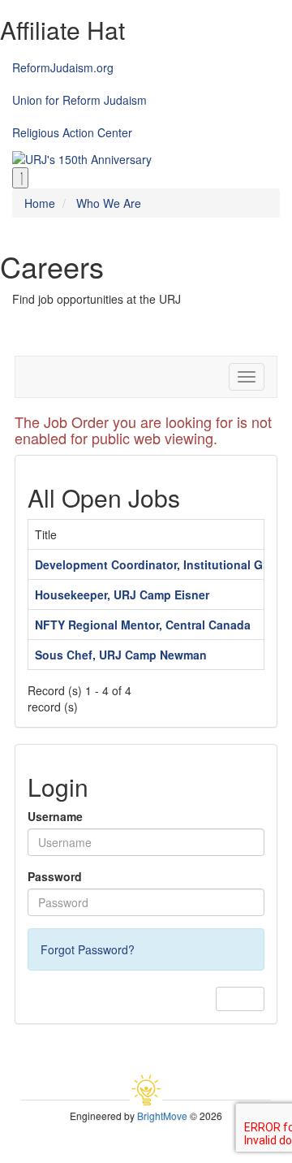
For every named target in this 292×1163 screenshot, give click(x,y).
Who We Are (108, 203)
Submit (240, 998)
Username (55, 816)
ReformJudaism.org (63, 67)
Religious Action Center (72, 132)
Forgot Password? (88, 949)
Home (39, 203)
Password (55, 876)
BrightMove (162, 1115)
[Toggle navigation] (20, 177)
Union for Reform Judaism (79, 100)
